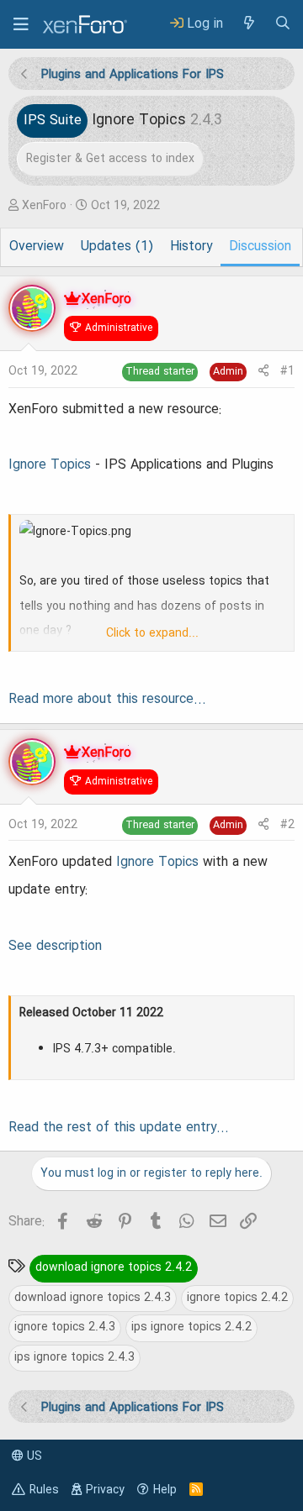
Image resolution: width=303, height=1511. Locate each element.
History (191, 247)
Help (165, 1490)
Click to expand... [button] (152, 633)
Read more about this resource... (107, 700)
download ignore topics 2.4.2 (113, 1267)
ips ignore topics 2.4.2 (191, 1327)
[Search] (283, 24)
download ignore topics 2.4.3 (92, 1297)
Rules (44, 1490)
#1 (287, 371)
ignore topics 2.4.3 (64, 1327)
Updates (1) (117, 247)
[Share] (263, 371)
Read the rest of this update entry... (118, 1128)
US (33, 1456)
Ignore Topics (49, 465)
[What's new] (248, 24)
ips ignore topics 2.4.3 (74, 1357)
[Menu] (21, 24)
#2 (287, 825)
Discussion (260, 247)
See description (55, 947)
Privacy (105, 1490)
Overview (36, 247)
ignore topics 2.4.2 (237, 1297)
